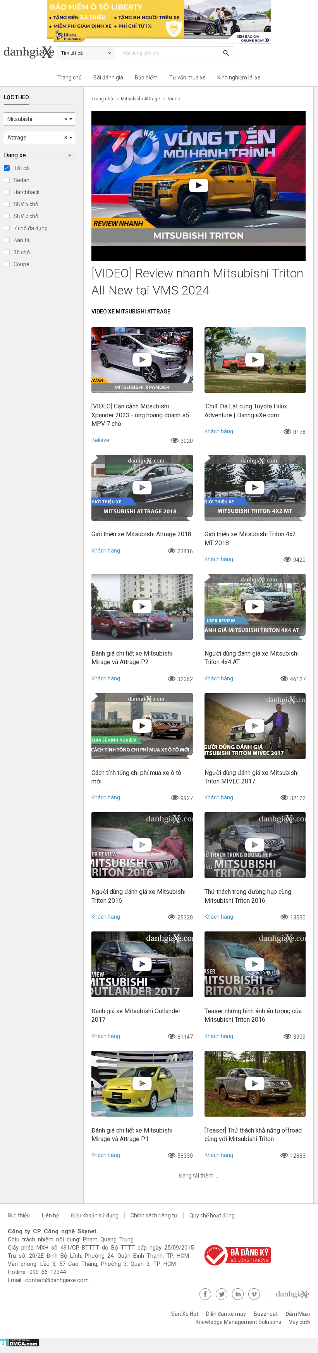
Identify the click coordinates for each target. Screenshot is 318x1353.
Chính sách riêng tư (154, 1215)
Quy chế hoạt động (212, 1215)
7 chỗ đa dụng (31, 228)
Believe (100, 440)
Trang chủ (69, 77)
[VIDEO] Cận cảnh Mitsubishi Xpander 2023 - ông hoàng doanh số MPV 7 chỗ (140, 415)
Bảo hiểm (146, 77)
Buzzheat (266, 1314)
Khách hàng (219, 431)
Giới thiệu (19, 1215)
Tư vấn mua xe (187, 77)
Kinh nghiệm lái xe (239, 77)
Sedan (21, 180)
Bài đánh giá (108, 77)
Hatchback (27, 192)
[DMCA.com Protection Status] (19, 1345)
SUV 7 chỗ (26, 216)
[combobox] (39, 119)
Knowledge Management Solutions (238, 1322)
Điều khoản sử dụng (95, 1215)
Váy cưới (299, 1322)
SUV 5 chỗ (26, 204)
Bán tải (22, 240)
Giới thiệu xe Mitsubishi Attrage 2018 (141, 534)
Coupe (21, 264)
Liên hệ (50, 1215)
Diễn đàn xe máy (226, 1314)
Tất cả (21, 168)
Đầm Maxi (297, 1314)
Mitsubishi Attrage (140, 99)
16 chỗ (22, 252)
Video (174, 99)
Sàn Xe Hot (184, 1314)
